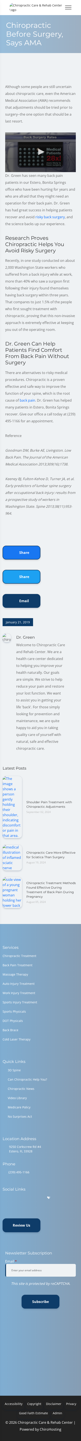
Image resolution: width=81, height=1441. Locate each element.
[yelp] (27, 1198)
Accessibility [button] (13, 1404)
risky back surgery (50, 217)
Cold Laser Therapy (16, 1039)
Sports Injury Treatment (20, 1002)
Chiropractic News (21, 1089)
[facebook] (16, 1198)
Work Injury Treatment (19, 993)
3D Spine (14, 1070)
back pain (27, 400)
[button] (40, 152)
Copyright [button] (34, 1404)
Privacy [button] (71, 1404)
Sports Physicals (14, 1011)
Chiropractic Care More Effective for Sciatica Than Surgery (50, 855)
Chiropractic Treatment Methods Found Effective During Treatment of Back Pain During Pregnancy (51, 890)
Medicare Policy (19, 1107)
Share (23, 552)
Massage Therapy (15, 974)
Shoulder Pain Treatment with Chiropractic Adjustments (49, 804)
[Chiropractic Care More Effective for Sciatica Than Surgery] (12, 857)
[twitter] (38, 1198)
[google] (4, 1198)
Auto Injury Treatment (19, 984)
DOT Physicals (13, 1021)
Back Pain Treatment (17, 965)
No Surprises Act (20, 1116)
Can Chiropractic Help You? (27, 1079)
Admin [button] (57, 1413)
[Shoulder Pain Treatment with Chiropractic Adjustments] (12, 806)
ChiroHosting (50, 1429)
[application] (40, 152)
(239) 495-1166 (18, 1172)
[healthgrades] (48, 1198)
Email (23, 601)
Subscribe (40, 1301)
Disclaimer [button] (53, 1404)
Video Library (17, 1098)
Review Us (21, 1225)
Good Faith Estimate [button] (33, 1413)
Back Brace (10, 1030)
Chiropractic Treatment (19, 956)
